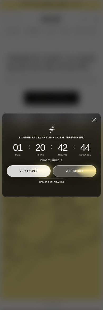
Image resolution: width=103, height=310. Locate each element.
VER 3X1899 (74, 170)
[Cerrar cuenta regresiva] (94, 119)
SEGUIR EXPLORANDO (51, 182)
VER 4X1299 (29, 170)
